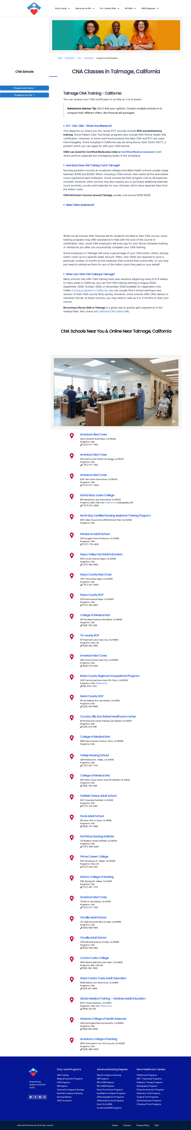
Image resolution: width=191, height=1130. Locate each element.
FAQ (157, 1125)
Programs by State (24, 88)
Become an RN (83, 8)
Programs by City (23, 95)
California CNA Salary (111, 311)
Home (59, 58)
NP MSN (129, 8)
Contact (127, 1125)
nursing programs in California (89, 290)
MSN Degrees (148, 8)
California (88, 58)
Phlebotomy (111, 502)
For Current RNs (108, 8)
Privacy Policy (143, 1125)
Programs (69, 58)
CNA (79, 58)
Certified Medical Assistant (138, 151)
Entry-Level (61, 8)
